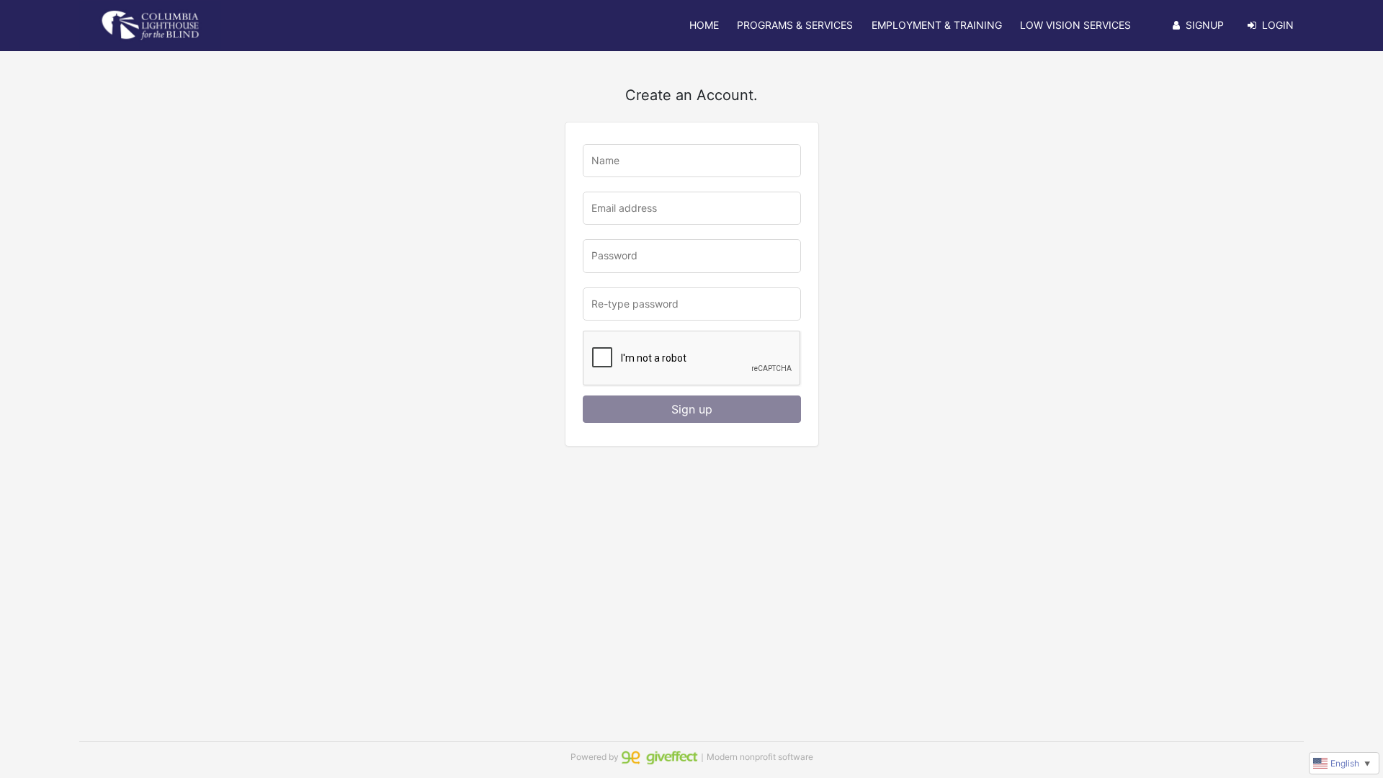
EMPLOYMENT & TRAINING (937, 25)
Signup (1205, 25)
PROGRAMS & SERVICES (795, 25)
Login (1278, 25)
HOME (704, 25)
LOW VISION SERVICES (1075, 25)
